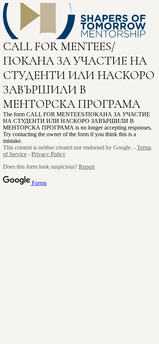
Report (87, 167)
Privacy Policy (48, 154)
